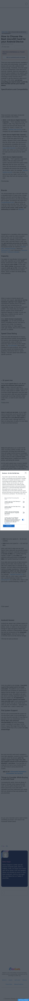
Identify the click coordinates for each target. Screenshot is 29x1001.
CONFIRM (9, 525)
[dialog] (14, 500)
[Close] (26, 473)
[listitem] (14, 498)
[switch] (23, 502)
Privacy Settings (24, 999)
